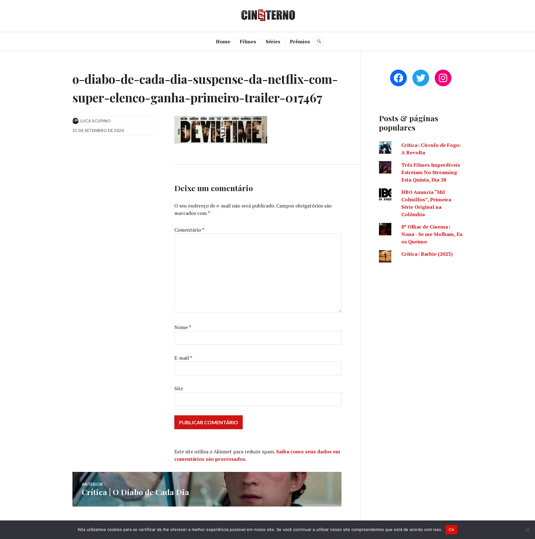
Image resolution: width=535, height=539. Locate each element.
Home (223, 41)
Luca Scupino (95, 120)
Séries (273, 41)
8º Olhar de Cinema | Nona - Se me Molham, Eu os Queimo (432, 234)
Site (178, 388)
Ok (451, 529)
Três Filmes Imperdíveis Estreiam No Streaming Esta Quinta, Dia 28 (430, 172)
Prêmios (300, 41)
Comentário (189, 229)
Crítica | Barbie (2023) (427, 253)
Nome (182, 327)
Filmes (248, 41)
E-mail (183, 357)
